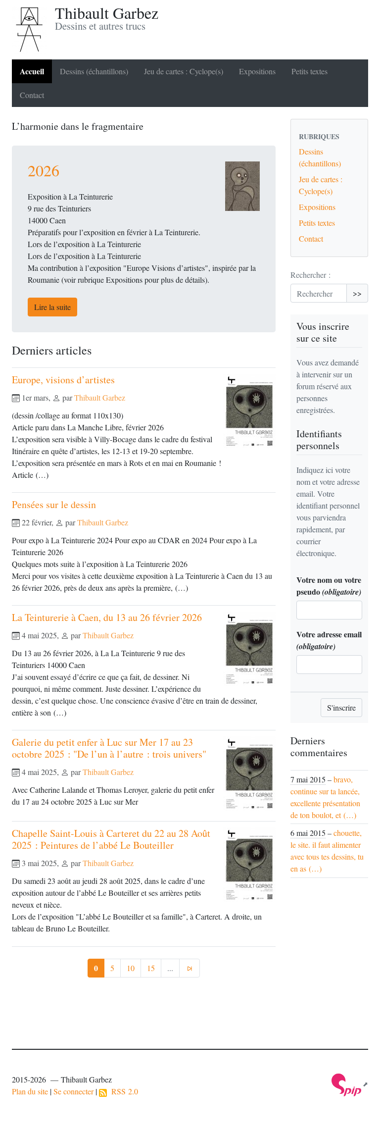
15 (151, 968)
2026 (43, 170)
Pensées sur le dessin (54, 504)
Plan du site (30, 1091)
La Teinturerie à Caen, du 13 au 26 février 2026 (107, 617)
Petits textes (309, 71)
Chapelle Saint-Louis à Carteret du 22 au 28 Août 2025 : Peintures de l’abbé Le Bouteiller (111, 839)
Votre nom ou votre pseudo (328, 585)
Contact (32, 95)
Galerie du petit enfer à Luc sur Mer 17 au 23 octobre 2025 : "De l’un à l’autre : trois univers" (109, 748)
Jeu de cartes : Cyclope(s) (183, 71)
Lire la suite (52, 307)
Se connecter (73, 1091)
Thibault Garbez (99, 397)
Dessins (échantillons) (94, 71)
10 (131, 968)
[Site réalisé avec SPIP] (350, 1084)
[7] (189, 968)
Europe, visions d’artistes (63, 379)
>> (357, 293)
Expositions (257, 71)
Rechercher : (310, 274)
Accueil (32, 71)
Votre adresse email (329, 640)
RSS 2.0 (122, 1091)
